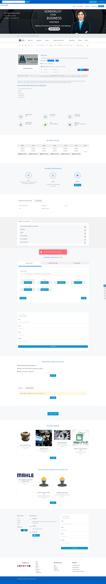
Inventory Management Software (78, 571)
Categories (80, 6)
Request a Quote (79, 45)
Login (37, 564)
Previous (23, 298)
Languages (38, 200)
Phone (19, 332)
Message (20, 338)
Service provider (62, 66)
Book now (101, 6)
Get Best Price (28, 282)
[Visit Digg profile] (25, 45)
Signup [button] (103, 1)
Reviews (18, 524)
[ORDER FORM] (105, 293)
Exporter (56, 66)
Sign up (37, 563)
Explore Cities (56, 570)
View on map (53, 186)
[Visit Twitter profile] (22, 45)
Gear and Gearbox (24, 35)
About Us (30, 40)
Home (18, 35)
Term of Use (38, 569)
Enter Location (23, 271)
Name (19, 319)
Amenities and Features (25, 200)
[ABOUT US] (105, 285)
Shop (55, 565)
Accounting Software (76, 565)
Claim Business (60, 45)
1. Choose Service (29, 263)
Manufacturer (51, 66)
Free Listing (93, 1)
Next (83, 298)
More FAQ (53, 375)
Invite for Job (69, 45)
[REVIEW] (105, 296)
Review (80, 40)
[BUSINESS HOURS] (105, 288)
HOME (74, 6)
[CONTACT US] (105, 298)
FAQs (86, 40)
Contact (47, 40)
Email (19, 325)
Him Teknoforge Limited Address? (27, 365)
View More (53, 397)
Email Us (37, 535)
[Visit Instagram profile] (32, 45)
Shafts (57, 60)
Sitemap (18, 522)
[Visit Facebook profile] (19, 45)
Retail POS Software (76, 569)
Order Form (72, 40)
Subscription (94, 6)
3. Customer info (76, 263)
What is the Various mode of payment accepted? (30, 368)
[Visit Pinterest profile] (29, 45)
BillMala (74, 562)
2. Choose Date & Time (52, 263)
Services (87, 6)
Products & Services (58, 40)
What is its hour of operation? (26, 371)
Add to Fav (51, 45)
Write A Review (42, 45)
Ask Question (29, 388)
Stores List (56, 567)
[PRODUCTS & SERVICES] (105, 291)
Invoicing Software (75, 567)
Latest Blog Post (38, 572)
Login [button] (100, 1)
